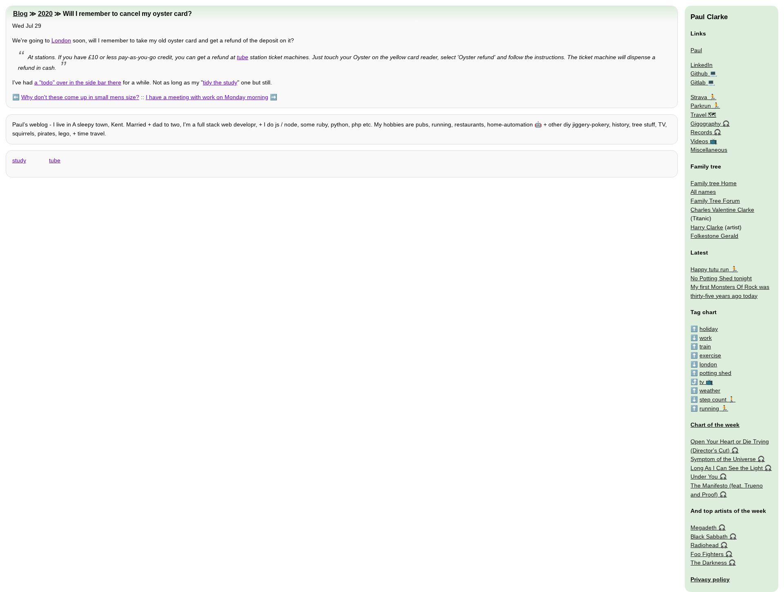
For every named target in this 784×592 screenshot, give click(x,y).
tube (242, 57)
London (61, 40)
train (705, 346)
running (709, 408)
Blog (20, 13)
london (708, 364)
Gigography (705, 123)
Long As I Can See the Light (726, 468)
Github (699, 73)
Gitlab (698, 82)
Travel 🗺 (703, 114)
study (19, 160)
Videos (699, 141)
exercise (710, 355)
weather (709, 390)
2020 (45, 13)
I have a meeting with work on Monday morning (207, 97)
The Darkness (708, 562)
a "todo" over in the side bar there (77, 82)
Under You (704, 476)
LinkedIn (701, 65)
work (705, 338)
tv (701, 382)
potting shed (715, 373)
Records (701, 132)
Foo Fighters (707, 554)
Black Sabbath (709, 536)
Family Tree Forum (715, 200)
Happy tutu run (709, 269)
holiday (708, 329)
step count (712, 399)
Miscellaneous (708, 149)
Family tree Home (713, 183)
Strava (698, 97)
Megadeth (703, 527)
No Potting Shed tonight (721, 278)
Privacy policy (710, 579)
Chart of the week (714, 424)
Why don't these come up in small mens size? (80, 97)
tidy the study (220, 82)
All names (703, 191)
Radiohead (704, 545)
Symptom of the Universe (723, 459)
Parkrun (700, 105)
